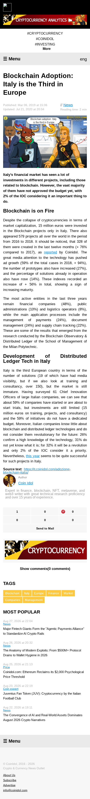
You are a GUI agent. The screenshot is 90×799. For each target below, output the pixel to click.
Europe (39, 593)
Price (6, 667)
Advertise (9, 785)
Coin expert (10, 688)
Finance (53, 593)
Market (68, 593)
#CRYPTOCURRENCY (45, 33)
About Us (9, 775)
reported (50, 252)
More (47, 49)
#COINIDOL (45, 39)
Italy (27, 593)
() (45, 569)
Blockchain (12, 593)
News (68, 105)
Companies (12, 600)
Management (33, 600)
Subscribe (9, 780)
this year (33, 456)
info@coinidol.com (15, 790)
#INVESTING (45, 44)
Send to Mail (45, 528)
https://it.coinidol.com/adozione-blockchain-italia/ (37, 470)
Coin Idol (25, 483)
